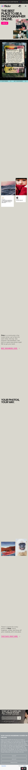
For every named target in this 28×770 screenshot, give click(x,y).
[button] (20, 6)
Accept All (14, 755)
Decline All (14, 759)
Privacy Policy (3, 765)
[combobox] (24, 768)
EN (24, 768)
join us (4, 23)
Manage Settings (14, 762)
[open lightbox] (14, 59)
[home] (5, 6)
